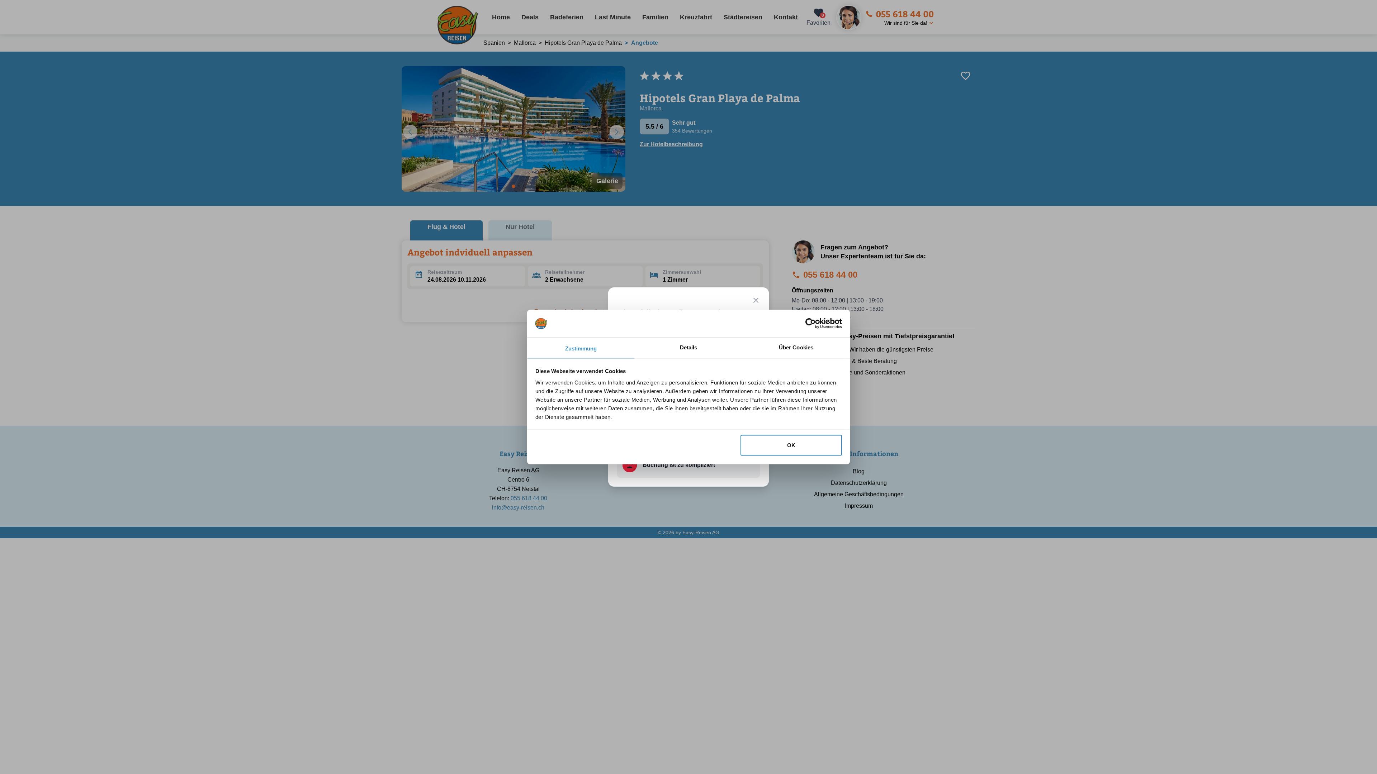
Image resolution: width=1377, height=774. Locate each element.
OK (791, 445)
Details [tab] (688, 347)
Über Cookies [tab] (796, 347)
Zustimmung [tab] (581, 348)
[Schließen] (756, 300)
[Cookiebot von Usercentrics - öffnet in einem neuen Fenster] (810, 323)
